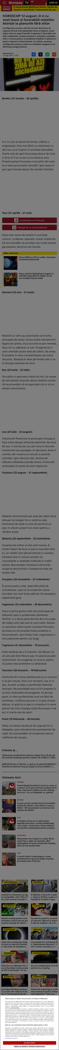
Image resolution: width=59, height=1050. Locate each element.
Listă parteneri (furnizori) (11, 1038)
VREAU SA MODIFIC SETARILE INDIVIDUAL (29, 1046)
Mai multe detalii (15, 1007)
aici (30, 1016)
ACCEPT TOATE (29, 1043)
